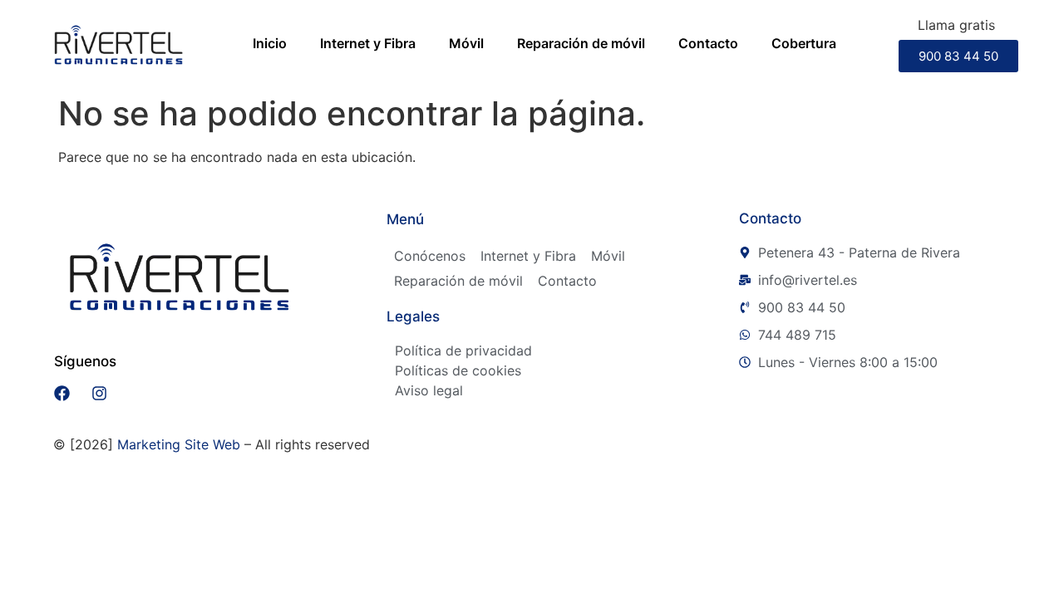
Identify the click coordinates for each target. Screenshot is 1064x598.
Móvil (466, 43)
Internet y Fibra (368, 43)
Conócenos (430, 256)
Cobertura (803, 43)
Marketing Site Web (178, 444)
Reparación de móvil (581, 43)
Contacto (708, 43)
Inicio (270, 43)
